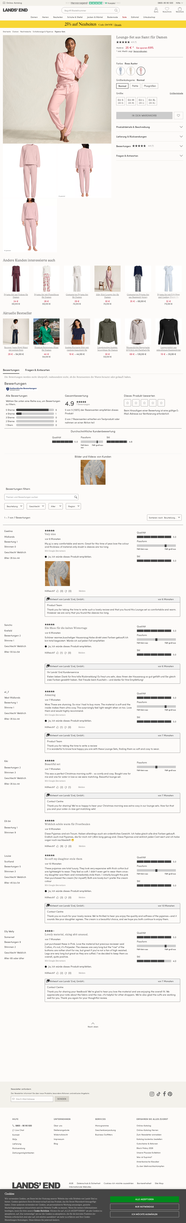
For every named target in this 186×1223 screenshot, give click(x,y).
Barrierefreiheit (144, 1183)
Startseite (7, 31)
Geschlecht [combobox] (34, 506)
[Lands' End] (15, 10)
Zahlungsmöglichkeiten (23, 1152)
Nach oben (93, 1026)
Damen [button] (34, 17)
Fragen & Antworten (127, 155)
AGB (71, 1183)
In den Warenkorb (144, 115)
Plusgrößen (150, 85)
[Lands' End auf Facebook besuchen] (163, 1094)
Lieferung (16, 1143)
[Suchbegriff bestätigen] (116, 10)
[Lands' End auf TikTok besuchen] (157, 1094)
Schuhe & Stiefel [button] (75, 17)
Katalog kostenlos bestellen (149, 1139)
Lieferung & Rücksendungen (131, 136)
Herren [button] (45, 17)
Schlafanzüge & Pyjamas (43, 31)
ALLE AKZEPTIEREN (144, 1199)
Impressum (59, 1139)
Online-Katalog (14, 2)
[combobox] (170, 517)
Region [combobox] (71, 506)
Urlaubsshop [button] (149, 17)
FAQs (14, 1139)
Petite (135, 85)
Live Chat (19, 1130)
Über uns (58, 1125)
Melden (82, 591)
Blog (56, 1143)
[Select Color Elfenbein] (130, 71)
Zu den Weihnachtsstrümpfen (150, 1166)
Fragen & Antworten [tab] (37, 370)
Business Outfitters (103, 1134)
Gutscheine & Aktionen (147, 1143)
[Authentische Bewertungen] (21, 389)
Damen (15, 31)
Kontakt (15, 1134)
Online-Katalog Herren (147, 1130)
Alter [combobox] (53, 506)
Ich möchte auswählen (145, 1214)
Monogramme (102, 1125)
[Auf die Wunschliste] (178, 115)
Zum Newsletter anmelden (149, 1134)
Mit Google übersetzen (55, 551)
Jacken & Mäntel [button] (95, 17)
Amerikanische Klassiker (148, 1161)
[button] (127, 403)
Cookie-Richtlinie (41, 1211)
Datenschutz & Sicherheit (88, 1183)
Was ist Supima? (144, 1157)
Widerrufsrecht (61, 1134)
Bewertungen (11, 370)
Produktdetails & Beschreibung (133, 127)
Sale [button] (124, 17)
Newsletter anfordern (21, 1089)
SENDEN (61, 1098)
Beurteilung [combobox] (12, 506)
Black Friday (145, 1148)
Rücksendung (18, 1148)
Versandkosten (140, 51)
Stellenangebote (61, 1130)
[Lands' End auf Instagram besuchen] (152, 1094)
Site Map (159, 1183)
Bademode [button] (112, 17)
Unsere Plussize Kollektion (149, 1152)
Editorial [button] (135, 17)
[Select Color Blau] (120, 71)
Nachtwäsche (25, 31)
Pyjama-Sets (60, 31)
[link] (83, 403)
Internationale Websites (80, 1186)
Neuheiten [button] (58, 17)
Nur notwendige (144, 1206)
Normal (122, 86)
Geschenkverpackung (105, 1130)
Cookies (107, 1183)
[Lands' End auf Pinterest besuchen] (169, 1094)
